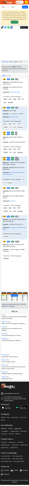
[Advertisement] (14, 44)
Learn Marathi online (17, 458)
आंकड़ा (24, 227)
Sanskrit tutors (14, 447)
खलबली (3, 372)
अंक (11, 117)
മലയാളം (10, 102)
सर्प (2, 315)
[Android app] (21, 407)
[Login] (26, 2)
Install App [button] (14, 295)
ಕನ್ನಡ (14, 99)
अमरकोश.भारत (4, 428)
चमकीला (3, 377)
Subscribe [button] (14, 22)
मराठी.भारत (10, 428)
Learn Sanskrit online (18, 461)
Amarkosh (5, 62)
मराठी (19, 99)
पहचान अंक (18, 172)
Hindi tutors (4, 442)
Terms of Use (22, 417)
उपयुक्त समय (4, 322)
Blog (8, 417)
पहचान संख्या (9, 174)
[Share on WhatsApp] (8, 27)
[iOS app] (6, 407)
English (6, 127)
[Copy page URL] (2, 27)
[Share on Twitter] (5, 27)
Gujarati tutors (5, 447)
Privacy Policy (14, 417)
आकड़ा (4, 229)
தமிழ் (5, 102)
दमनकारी (4, 355)
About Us (3, 417)
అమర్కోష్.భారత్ (17, 428)
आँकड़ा (20, 227)
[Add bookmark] (9, 76)
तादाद (15, 92)
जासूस (3, 327)
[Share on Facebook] (11, 27)
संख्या (4, 75)
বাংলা (23, 99)
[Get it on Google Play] (24, 27)
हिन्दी (11, 62)
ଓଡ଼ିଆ (10, 99)
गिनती (11, 92)
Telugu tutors (12, 442)
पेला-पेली (4, 365)
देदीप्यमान (4, 360)
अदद (17, 117)
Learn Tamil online (6, 458)
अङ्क (14, 117)
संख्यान (18, 92)
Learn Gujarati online (6, 461)
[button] (3, 296)
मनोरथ (3, 333)
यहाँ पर (8, 306)
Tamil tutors (20, 442)
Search (25, 7)
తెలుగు (5, 99)
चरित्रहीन (4, 339)
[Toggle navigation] (2, 2)
